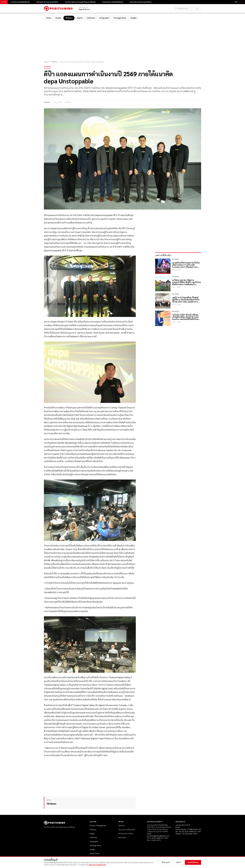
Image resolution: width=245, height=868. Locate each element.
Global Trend (94, 853)
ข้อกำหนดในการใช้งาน (125, 833)
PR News (68, 18)
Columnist (91, 18)
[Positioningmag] (58, 8)
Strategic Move (120, 18)
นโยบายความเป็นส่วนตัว (126, 829)
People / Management (98, 825)
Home (48, 18)
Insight (133, 18)
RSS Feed (122, 837)
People (58, 18)
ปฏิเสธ (178, 862)
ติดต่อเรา (121, 825)
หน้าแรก (46, 62)
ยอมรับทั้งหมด (193, 862)
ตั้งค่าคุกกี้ (166, 862)
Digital (79, 18)
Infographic (104, 18)
